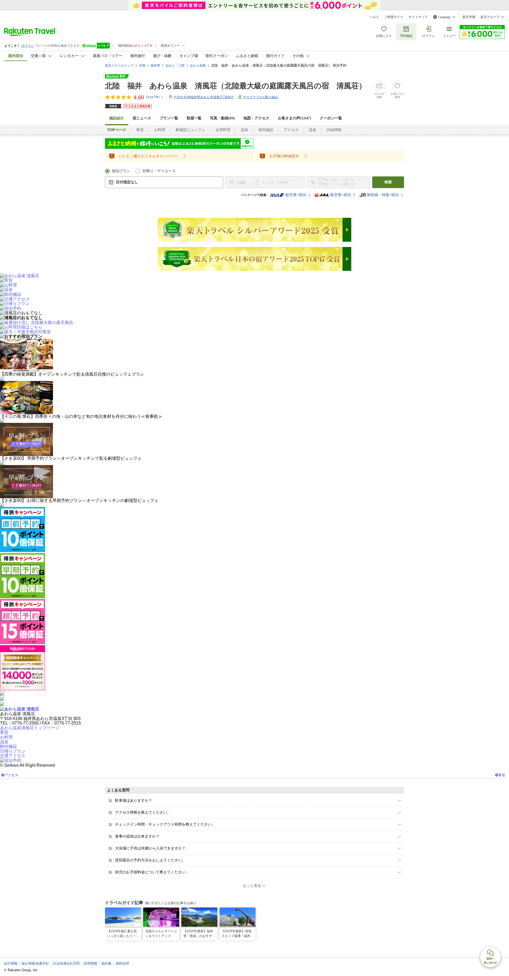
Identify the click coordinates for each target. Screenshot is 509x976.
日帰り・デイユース (159, 171)
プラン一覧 (169, 118)
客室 (140, 130)
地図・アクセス (256, 118)
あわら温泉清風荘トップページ (29, 728)
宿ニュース (142, 118)
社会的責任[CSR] (66, 963)
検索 (388, 182)
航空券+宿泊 (296, 195)
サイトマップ (418, 17)
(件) (153, 97)
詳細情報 (334, 130)
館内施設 (265, 130)
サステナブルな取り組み (260, 97)
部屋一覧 (194, 118)
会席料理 (223, 130)
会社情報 (10, 963)
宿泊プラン (121, 171)
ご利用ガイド (393, 17)
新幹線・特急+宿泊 (383, 195)
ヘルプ (374, 17)
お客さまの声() (294, 118)
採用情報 (90, 963)
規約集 (106, 963)
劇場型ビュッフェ (190, 130)
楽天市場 (468, 17)
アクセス (291, 130)
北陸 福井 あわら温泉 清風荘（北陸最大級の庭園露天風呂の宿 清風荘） (235, 86)
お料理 (159, 130)
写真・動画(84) (222, 118)
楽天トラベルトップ (119, 65)
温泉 (244, 130)
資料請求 (122, 963)
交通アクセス (12, 755)
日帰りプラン (12, 751)
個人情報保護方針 (35, 963)
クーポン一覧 (331, 118)
